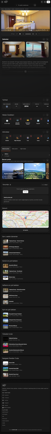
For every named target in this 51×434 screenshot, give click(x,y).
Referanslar (4, 418)
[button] (25, 218)
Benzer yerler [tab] (5, 148)
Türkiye (2, 9)
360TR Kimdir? (5, 412)
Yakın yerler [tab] (15, 148)
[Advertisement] (25, 85)
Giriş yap (25, 191)
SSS (3, 416)
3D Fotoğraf (4, 414)
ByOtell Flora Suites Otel (19, 9)
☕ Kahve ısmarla (6, 407)
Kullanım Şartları (5, 420)
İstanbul (13, 9)
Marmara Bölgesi (8, 9)
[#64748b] (7, 106)
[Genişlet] (36, 34)
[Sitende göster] (23, 34)
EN (44, 1)
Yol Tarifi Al (25, 230)
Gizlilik (3, 423)
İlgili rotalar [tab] (23, 148)
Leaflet (36, 226)
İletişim (3, 425)
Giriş (48, 1)
